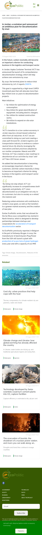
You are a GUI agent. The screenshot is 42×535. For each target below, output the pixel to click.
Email (6, 506)
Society (4, 492)
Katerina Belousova (33, 56)
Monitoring (5, 500)
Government (6, 489)
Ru (34, 4)
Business (5, 495)
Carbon (16, 407)
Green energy (6, 497)
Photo (23, 492)
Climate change (10, 253)
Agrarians (16, 358)
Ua (34, 7)
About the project (27, 497)
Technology (25, 489)
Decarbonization (21, 253)
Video (23, 495)
